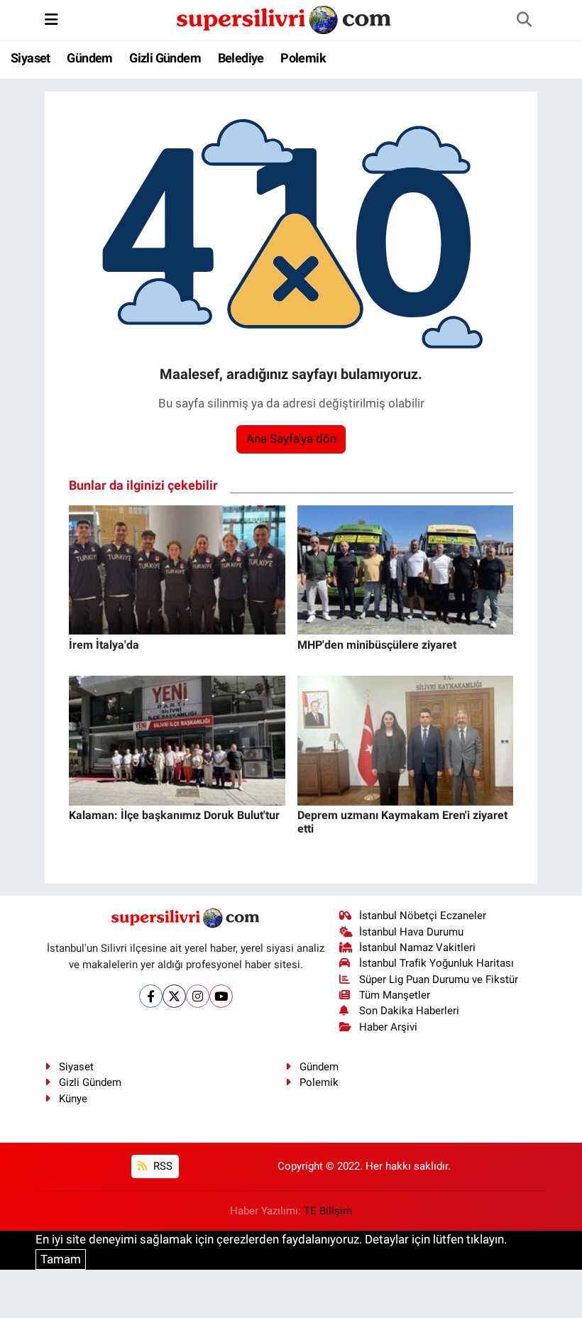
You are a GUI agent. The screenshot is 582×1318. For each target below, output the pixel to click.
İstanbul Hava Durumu (411, 932)
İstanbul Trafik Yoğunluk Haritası (436, 963)
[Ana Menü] (51, 19)
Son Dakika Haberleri (409, 1010)
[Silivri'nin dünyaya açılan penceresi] (284, 18)
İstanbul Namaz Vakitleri (417, 947)
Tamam (60, 1259)
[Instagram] (197, 996)
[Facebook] (151, 996)
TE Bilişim (328, 1210)
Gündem (89, 57)
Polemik (303, 57)
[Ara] (523, 20)
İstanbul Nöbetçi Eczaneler (422, 915)
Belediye (241, 57)
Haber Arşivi (388, 1027)
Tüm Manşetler (394, 995)
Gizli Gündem (165, 57)
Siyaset (30, 57)
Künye (73, 1098)
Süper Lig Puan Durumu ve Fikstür (438, 979)
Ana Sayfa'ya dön (291, 439)
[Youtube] (221, 996)
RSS (161, 1166)
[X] (174, 996)
